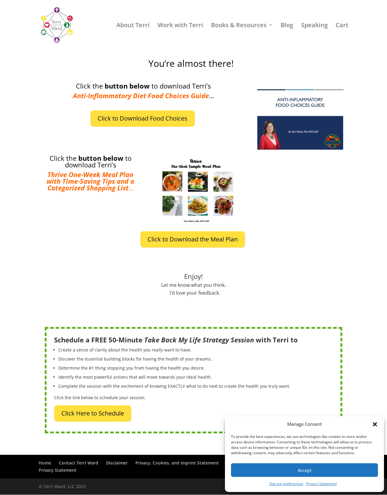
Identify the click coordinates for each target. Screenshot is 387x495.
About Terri (133, 25)
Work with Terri (180, 25)
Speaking (314, 25)
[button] (375, 424)
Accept (304, 470)
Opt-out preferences (286, 483)
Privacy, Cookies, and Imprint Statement (177, 463)
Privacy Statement (321, 483)
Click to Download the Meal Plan (193, 239)
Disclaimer (117, 463)
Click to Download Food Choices (142, 118)
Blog (287, 25)
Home (45, 463)
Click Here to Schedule (92, 413)
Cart (342, 25)
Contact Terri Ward (78, 463)
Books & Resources (239, 25)
